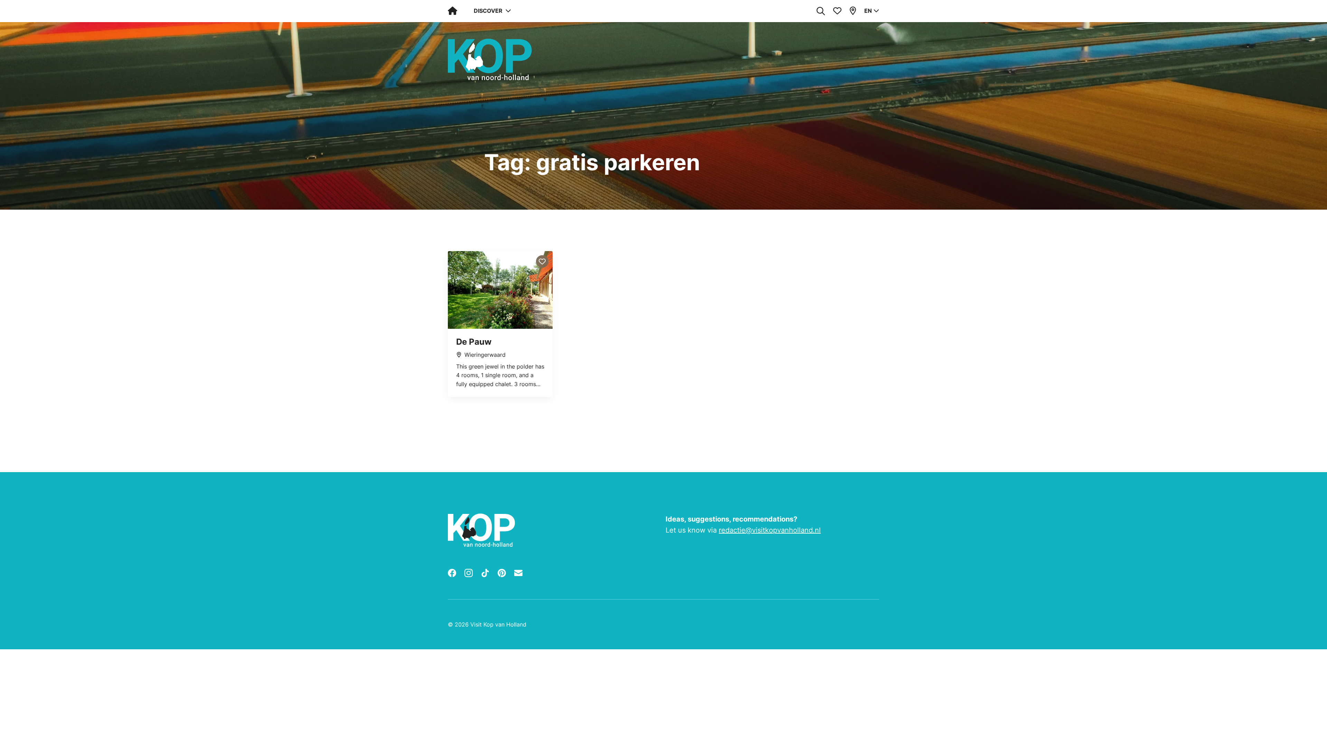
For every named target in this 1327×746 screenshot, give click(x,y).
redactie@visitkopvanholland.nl (770, 530)
